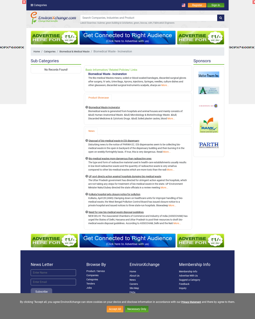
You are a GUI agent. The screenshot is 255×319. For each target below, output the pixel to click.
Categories (50, 51)
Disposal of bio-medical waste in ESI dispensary (114, 140)
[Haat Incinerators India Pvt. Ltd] (208, 105)
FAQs (132, 292)
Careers (134, 284)
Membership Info (188, 271)
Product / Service (95, 271)
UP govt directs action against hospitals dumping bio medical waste (125, 176)
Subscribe (41, 291)
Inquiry (182, 288)
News (133, 279)
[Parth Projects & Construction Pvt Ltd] (208, 145)
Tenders (90, 283)
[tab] (99, 97)
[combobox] (148, 18)
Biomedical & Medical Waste (75, 51)
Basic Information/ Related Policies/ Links (111, 69)
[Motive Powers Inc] (208, 74)
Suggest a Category (189, 279)
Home (36, 51)
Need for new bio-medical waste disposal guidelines (116, 212)
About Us (134, 275)
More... (165, 85)
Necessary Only (136, 309)
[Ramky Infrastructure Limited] (209, 124)
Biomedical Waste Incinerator (104, 107)
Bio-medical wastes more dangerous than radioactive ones (120, 158)
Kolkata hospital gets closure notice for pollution (114, 194)
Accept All (115, 309)
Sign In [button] (215, 5)
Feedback (184, 284)
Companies (92, 275)
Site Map (134, 288)
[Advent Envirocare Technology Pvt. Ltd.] (208, 90)
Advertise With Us (188, 275)
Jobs (89, 287)
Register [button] (197, 5)
